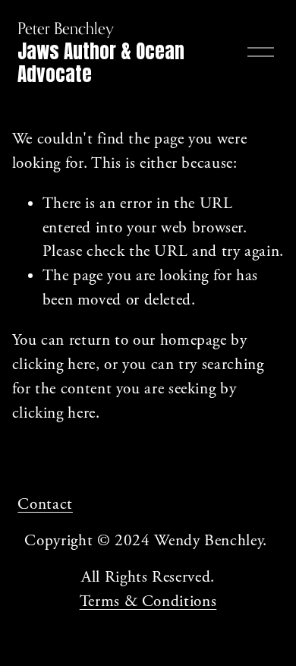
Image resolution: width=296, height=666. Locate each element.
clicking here (54, 365)
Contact (44, 504)
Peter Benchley (65, 28)
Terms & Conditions (148, 602)
